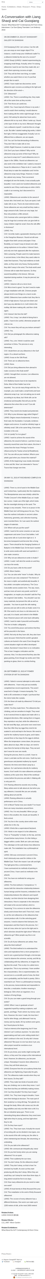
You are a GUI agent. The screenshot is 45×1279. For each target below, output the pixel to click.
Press (33, 7)
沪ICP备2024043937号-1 (24, 1275)
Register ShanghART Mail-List (13, 1259)
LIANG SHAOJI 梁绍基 (10, 1215)
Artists (19, 7)
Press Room (6, 1254)
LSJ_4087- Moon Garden (11, 1222)
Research (26, 7)
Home (4, 7)
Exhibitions (11, 7)
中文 (3, 2)
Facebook (6, 1261)
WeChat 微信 (30, 1261)
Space (4, 9)
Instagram (17, 1261)
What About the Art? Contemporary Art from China (20, 1230)
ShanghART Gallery (23, 1273)
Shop (39, 7)
